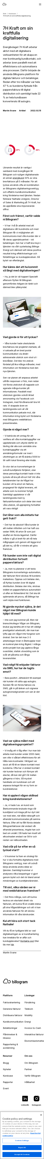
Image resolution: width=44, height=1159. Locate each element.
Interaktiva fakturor (34, 1034)
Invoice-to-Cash (32, 1028)
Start (4, 14)
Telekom (28, 1009)
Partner (28, 1069)
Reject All (22, 1147)
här (12, 944)
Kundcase (12, 14)
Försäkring (29, 1002)
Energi (27, 1021)
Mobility (28, 1015)
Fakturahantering (11, 1002)
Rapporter (8, 1082)
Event (6, 1088)
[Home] (13, 4)
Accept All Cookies (22, 1154)
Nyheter (7, 1069)
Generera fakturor (12, 1009)
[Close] (41, 1115)
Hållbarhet (29, 1082)
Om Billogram (31, 1063)
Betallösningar (10, 1028)
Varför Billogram (32, 1075)
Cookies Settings (22, 1140)
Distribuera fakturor (12, 1015)
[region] (22, 1135)
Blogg (6, 1063)
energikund (18, 178)
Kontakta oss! (27, 941)
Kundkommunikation (13, 1021)
